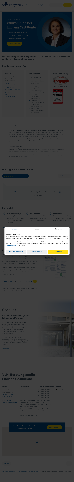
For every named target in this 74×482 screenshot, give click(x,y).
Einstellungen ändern (36, 251)
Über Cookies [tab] (58, 229)
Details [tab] (37, 229)
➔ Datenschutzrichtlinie (12, 245)
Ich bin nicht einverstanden (16, 251)
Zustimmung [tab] (15, 229)
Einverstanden (58, 251)
